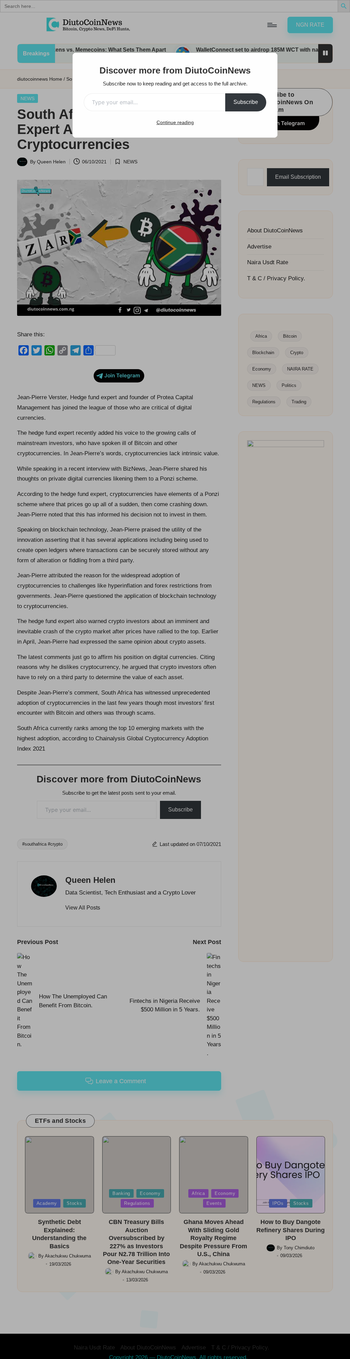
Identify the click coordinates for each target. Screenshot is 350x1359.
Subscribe (245, 102)
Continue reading (175, 122)
